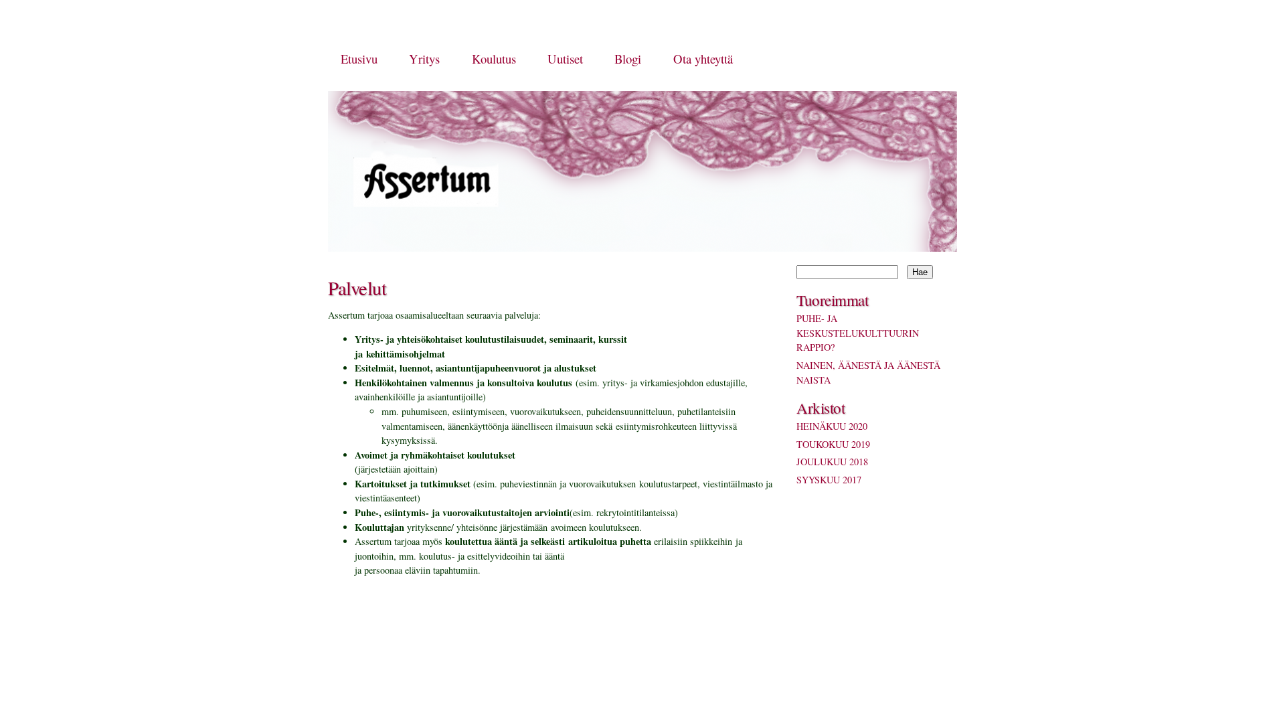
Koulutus (494, 58)
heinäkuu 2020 (831, 426)
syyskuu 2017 (828, 479)
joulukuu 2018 (832, 461)
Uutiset (565, 58)
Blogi (627, 58)
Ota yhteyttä (703, 58)
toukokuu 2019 (833, 444)
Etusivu (359, 58)
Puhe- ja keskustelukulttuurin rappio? (857, 332)
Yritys (424, 58)
